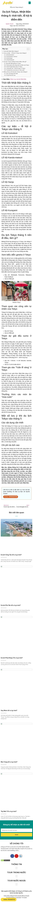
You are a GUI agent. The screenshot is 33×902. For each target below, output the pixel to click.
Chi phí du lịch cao (11, 75)
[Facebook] (12, 856)
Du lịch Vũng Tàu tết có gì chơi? (11, 555)
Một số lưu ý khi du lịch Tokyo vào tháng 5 (15, 72)
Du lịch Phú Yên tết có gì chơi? (11, 605)
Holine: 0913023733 (9, 899)
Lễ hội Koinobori (10, 55)
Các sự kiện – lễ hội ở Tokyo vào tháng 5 (15, 53)
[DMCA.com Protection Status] (5, 861)
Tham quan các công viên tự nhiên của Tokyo (17, 65)
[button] (30, 3)
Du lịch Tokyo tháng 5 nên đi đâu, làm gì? (15, 61)
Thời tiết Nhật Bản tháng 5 (10, 51)
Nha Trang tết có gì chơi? (9, 762)
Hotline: (10, 497)
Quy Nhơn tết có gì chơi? (9, 710)
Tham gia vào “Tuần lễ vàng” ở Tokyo (15, 68)
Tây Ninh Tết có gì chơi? (9, 811)
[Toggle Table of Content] (27, 49)
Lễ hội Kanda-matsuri (11, 56)
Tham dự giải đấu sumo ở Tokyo (14, 66)
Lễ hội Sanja (9, 58)
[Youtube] (16, 856)
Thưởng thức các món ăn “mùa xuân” (15, 70)
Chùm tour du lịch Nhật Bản (18, 79)
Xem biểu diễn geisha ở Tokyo (13, 63)
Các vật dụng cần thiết (12, 73)
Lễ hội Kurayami (10, 60)
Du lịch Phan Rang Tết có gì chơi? (12, 658)
